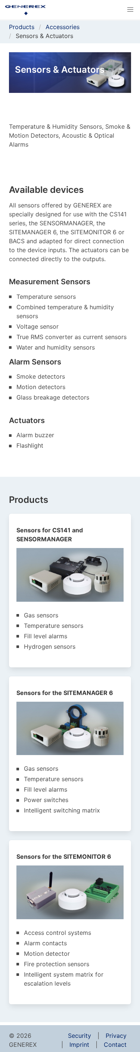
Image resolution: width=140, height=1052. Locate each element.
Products (21, 27)
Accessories (63, 27)
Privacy (116, 1035)
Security (79, 1035)
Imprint (79, 1044)
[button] (130, 9)
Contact (115, 1044)
